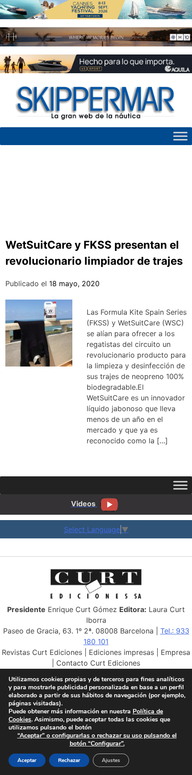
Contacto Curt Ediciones (98, 662)
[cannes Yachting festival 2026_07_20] (96, 16)
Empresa (175, 652)
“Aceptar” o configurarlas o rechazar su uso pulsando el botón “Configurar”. (97, 740)
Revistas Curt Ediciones (42, 652)
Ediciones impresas (121, 652)
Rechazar (69, 760)
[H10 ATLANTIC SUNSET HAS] (96, 43)
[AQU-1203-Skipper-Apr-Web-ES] (96, 70)
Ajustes (111, 760)
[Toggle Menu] (180, 136)
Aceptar (27, 760)
